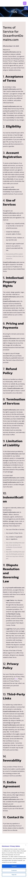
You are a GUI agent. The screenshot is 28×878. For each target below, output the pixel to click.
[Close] (26, 845)
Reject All (14, 874)
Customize (14, 870)
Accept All (14, 866)
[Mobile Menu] (24, 3)
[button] (26, 8)
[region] (14, 861)
